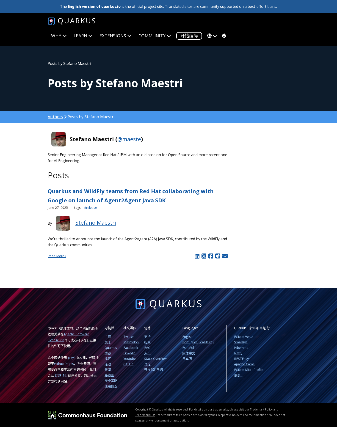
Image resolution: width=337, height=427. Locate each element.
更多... (238, 375)
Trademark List (145, 415)
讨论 (147, 364)
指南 (147, 342)
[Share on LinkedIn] (197, 256)
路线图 (109, 375)
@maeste (129, 139)
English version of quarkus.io (94, 6)
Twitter (128, 336)
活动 (108, 364)
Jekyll (71, 357)
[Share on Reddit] (217, 256)
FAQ (147, 347)
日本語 (187, 358)
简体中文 (188, 353)
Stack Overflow (155, 358)
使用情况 (111, 386)
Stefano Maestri (95, 222)
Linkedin (129, 353)
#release (90, 207)
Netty (238, 353)
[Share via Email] (224, 256)
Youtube (129, 358)
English (187, 336)
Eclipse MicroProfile (248, 369)
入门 (147, 353)
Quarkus (157, 409)
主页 (108, 336)
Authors (55, 116)
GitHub (128, 364)
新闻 (108, 369)
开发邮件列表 (153, 369)
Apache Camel (244, 364)
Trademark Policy (261, 409)
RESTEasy (241, 358)
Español (188, 347)
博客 (108, 353)
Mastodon (131, 342)
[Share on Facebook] (210, 256)
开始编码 (189, 36)
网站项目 (61, 375)
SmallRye (241, 342)
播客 (108, 358)
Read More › (57, 256)
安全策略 (111, 380)
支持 (147, 336)
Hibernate (241, 347)
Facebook (130, 347)
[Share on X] (203, 256)
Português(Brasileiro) (198, 342)
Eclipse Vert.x (243, 336)
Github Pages (64, 363)
